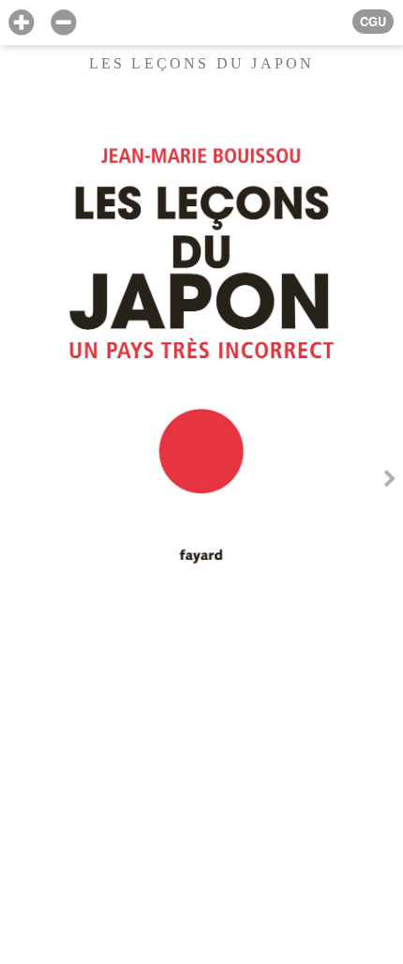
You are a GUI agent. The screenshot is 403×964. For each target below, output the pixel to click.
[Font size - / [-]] (63, 23)
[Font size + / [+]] (21, 23)
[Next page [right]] (390, 481)
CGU (373, 21)
